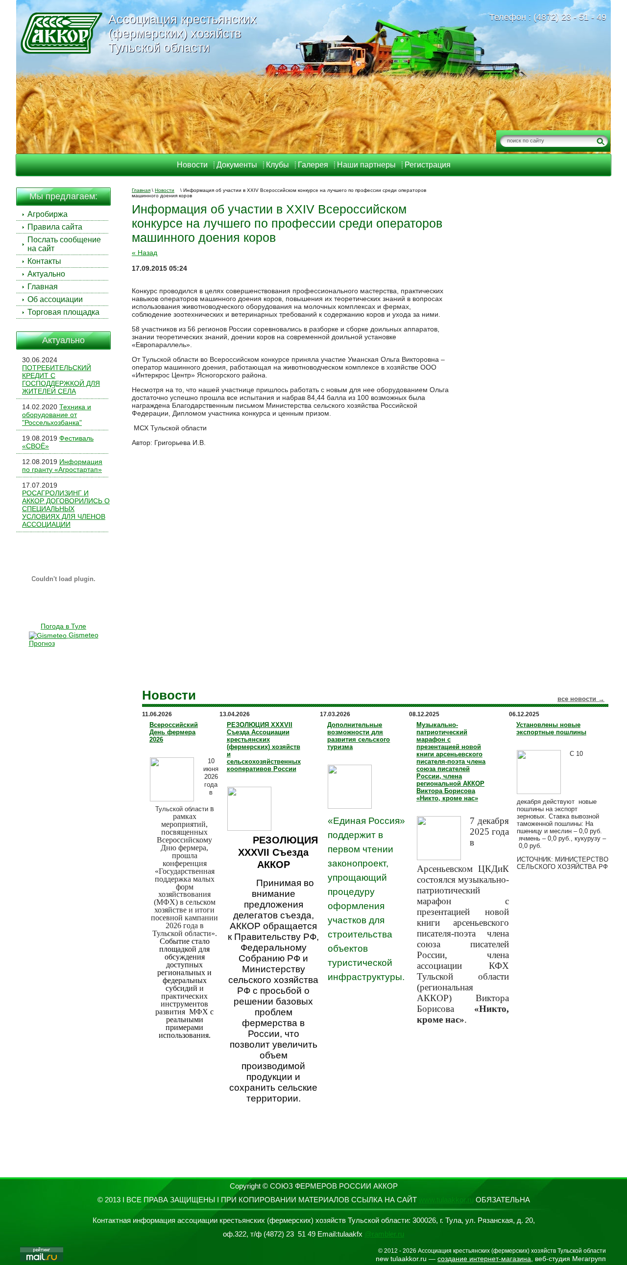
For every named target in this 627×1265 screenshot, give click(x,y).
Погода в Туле (63, 626)
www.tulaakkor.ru (446, 1199)
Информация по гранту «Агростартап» (62, 465)
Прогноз (42, 643)
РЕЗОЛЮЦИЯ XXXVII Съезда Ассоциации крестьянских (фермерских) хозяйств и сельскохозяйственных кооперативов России (264, 747)
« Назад (144, 253)
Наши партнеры (366, 165)
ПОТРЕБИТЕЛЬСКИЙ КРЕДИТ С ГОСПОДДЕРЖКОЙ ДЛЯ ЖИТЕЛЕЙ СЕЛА (61, 379)
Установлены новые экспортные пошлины (551, 728)
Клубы (277, 165)
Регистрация (428, 165)
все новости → (580, 699)
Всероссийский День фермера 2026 (173, 732)
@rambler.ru (384, 1234)
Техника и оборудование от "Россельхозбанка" (56, 414)
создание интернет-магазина (484, 1259)
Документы (237, 165)
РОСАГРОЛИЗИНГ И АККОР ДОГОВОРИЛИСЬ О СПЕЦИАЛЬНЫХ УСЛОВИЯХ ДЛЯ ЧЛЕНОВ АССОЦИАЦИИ (66, 508)
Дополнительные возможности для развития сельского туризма (358, 735)
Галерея (313, 165)
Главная (141, 190)
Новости (192, 165)
